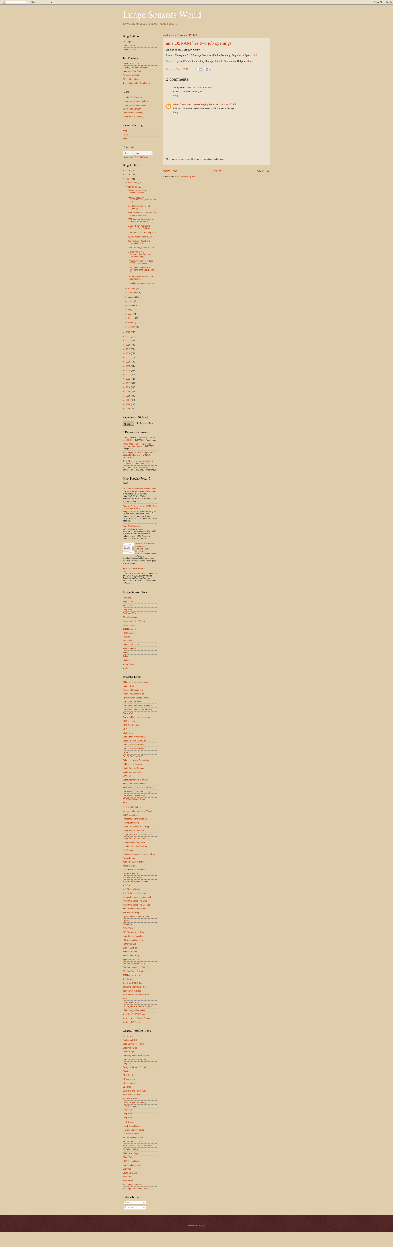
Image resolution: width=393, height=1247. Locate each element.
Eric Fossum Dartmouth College (137, 791)
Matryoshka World (131, 1134)
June (130, 305)
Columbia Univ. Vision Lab (134, 741)
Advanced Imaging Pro (133, 690)
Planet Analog (129, 1157)
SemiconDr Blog (130, 948)
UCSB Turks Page (131, 1002)
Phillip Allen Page (130, 1153)
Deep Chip (127, 1063)
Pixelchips (127, 924)
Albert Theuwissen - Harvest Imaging (190, 104)
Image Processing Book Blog (136, 826)
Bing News (127, 609)
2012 (128, 379)
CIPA (125, 729)
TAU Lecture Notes (131, 975)
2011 (128, 383)
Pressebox (127, 640)
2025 (128, 175)
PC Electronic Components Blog (137, 1145)
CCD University (129, 721)
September (133, 293)
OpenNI (126, 920)
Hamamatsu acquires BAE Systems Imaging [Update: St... (141, 269)
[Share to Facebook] (206, 69)
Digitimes (127, 1071)
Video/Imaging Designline (134, 1010)
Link (255, 55)
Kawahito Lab (129, 858)
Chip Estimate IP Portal (133, 1044)
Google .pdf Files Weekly (134, 621)
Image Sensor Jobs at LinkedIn (137, 834)
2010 (128, 387)
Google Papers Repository (134, 1102)
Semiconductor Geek (132, 1165)
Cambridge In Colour (132, 701)
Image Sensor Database (133, 830)
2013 (128, 374)
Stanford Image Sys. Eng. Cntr (136, 967)
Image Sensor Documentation (136, 101)
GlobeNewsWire (130, 617)
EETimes (127, 1087)
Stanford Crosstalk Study (134, 963)
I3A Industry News (131, 823)
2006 (128, 404)
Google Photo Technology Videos (137, 811)
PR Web (126, 637)
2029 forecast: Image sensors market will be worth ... (141, 220)
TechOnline (128, 1181)
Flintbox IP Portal (130, 1098)
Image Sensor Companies (134, 105)
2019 (128, 349)
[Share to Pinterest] (209, 69)
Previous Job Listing (132, 75)
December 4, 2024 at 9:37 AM (222, 104)
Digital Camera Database (134, 768)
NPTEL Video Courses (133, 1141)
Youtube (126, 668)
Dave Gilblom (129, 45)
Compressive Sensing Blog (135, 1059)
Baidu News (128, 601)
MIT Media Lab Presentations (136, 893)
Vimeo (125, 660)
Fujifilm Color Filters (132, 807)
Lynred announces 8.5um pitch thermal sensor (141, 277)
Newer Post (170, 170)
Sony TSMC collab (131, 526)
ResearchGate (129, 648)
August (131, 297)
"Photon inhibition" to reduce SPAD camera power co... (140, 262)
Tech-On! (127, 1177)
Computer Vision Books (133, 744)
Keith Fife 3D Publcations (134, 862)
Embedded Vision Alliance (134, 783)
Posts (129, 1202)
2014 (128, 370)
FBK (125, 803)
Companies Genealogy (133, 113)
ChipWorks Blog (130, 1048)
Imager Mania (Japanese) (134, 842)
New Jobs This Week (132, 71)
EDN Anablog (129, 1079)
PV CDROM (128, 928)
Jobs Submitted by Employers (136, 83)
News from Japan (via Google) (136, 905)
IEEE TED (127, 1118)
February (132, 322)
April (130, 314)
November (133, 187)
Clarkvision (128, 733)
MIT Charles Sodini (131, 889)
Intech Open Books (131, 1126)
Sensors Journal (130, 952)
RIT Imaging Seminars (133, 940)
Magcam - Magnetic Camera (135, 881)
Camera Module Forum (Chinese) (137, 705)
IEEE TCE (127, 1114)
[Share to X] (203, 69)
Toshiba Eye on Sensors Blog (136, 995)
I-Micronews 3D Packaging (135, 819)
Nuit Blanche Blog (131, 913)
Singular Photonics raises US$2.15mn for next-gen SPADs (140, 507)
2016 (128, 362)
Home (217, 170)
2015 (128, 366)
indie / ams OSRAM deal (134, 568)
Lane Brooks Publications (134, 870)
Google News (129, 625)
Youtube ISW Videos (132, 1022)
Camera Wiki (128, 713)
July (130, 301)
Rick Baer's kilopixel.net (133, 936)
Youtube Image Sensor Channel (137, 1018)
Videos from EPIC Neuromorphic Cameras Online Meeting (139, 254)
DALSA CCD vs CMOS (133, 756)
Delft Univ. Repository (132, 764)
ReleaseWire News (131, 644)
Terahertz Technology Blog (134, 987)
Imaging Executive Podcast (135, 846)
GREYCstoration (130, 815)
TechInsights (128, 979)
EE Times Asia (129, 1083)
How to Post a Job (131, 63)
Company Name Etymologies (136, 1056)
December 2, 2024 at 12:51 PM (199, 87)
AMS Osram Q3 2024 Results (141, 247)
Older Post (263, 170)
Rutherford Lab (129, 944)
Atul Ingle (127, 42)
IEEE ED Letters (130, 1106)
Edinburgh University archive (135, 780)
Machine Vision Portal (132, 877)
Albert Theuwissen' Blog (133, 694)
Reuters (126, 652)
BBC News (127, 605)
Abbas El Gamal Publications (136, 682)
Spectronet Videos (131, 959)
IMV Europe (128, 850)
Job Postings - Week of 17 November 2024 (139, 242)
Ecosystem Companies (133, 109)
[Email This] (198, 69)
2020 (128, 345)
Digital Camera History (133, 772)
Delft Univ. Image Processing (136, 760)
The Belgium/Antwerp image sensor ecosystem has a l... (138, 453)
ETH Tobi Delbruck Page (134, 799)
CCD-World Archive (131, 725)
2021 (128, 340)
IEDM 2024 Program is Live (140, 237)
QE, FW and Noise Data (133, 932)
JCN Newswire (129, 629)
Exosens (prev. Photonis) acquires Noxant (139, 191)
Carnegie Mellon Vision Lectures (137, 717)
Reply (175, 95)
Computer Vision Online (133, 748)
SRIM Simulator (130, 1173)
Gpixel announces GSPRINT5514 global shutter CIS (142, 199)
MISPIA (126, 885)
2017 (128, 358)
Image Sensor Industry (133, 117)
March (131, 318)
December (133, 182)
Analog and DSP (130, 1040)
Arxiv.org (127, 598)
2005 (128, 409)
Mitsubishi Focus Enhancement (137, 897)
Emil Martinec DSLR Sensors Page (138, 787)
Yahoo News (128, 664)
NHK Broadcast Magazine (134, 909)
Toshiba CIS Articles (132, 991)
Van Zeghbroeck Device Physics (137, 1006)
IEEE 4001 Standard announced (144, 545)
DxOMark (127, 776)
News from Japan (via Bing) (135, 901)
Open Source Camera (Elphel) (136, 916)
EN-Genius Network (131, 1095)
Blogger (201, 1226)
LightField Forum (130, 873)
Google (126, 134)
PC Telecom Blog (130, 1149)
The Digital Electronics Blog (135, 1188)
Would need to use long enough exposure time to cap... (137, 445)
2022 (128, 336)
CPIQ (125, 752)
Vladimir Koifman (130, 49)
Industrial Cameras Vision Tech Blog (139, 854)
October (132, 288)
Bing (125, 130)
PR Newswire (129, 633)
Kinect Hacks (129, 866)
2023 (128, 332)
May (130, 310)
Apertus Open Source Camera (136, 698)
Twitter (126, 138)
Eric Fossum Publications (134, 795)
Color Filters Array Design (134, 737)
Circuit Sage (128, 1052)
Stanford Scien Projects (133, 971)
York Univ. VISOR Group (134, 1014)
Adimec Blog (128, 686)
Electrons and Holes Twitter (135, 1091)
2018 (128, 353)
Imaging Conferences (132, 97)
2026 (128, 170)
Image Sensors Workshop (134, 838)
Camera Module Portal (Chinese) (137, 709)
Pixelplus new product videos (141, 283)
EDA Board (128, 1075)
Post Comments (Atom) (185, 177)
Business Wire (129, 613)
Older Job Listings (131, 79)
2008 (128, 396)
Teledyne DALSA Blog (132, 983)
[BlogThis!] (200, 69)
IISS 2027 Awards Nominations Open (139, 489)
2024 (128, 179)
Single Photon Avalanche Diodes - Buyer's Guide (139, 227)
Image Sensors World (162, 14)
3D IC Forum (128, 1036)
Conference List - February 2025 (142, 232)
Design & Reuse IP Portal (134, 1067)
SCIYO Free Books (131, 1161)
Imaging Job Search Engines (135, 67)
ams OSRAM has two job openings (199, 43)
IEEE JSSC (128, 1110)
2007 (128, 400)
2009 (128, 391)
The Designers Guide (132, 1184)
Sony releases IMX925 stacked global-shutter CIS (142, 214)
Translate (144, 157)
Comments (131, 1207)
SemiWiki (127, 1169)
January (132, 327)
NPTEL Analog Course (133, 1138)
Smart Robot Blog (131, 956)
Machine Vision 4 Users (133, 1130)
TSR (125, 998)
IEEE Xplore (128, 1122)
